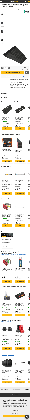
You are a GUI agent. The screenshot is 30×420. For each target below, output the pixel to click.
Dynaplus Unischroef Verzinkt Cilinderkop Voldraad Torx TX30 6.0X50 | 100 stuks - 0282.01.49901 (6, 214)
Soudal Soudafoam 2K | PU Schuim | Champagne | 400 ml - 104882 (20, 270)
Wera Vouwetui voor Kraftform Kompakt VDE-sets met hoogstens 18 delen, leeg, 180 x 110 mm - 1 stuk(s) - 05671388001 (20, 303)
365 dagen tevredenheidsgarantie (17, 85)
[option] (2, 14)
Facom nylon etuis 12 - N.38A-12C (20, 151)
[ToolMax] (14, 2)
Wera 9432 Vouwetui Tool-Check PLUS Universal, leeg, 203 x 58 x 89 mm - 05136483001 (6, 117)
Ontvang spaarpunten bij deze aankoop (19, 79)
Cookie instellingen (15, 410)
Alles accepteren (15, 416)
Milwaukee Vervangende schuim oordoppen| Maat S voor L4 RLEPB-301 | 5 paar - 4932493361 (7, 337)
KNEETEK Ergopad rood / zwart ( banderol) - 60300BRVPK (19, 337)
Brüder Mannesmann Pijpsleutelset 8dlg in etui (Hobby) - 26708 (6, 150)
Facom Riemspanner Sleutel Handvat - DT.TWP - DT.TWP (19, 215)
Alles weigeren (15, 413)
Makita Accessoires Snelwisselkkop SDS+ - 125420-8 (7, 371)
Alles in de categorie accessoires (8, 355)
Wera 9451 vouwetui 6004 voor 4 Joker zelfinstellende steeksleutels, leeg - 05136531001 (19, 117)
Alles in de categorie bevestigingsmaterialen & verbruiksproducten (14, 254)
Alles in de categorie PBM (6, 321)
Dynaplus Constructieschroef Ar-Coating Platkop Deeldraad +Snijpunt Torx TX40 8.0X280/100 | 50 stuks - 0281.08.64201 (7, 270)
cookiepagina (8, 406)
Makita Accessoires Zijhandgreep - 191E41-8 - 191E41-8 (19, 371)
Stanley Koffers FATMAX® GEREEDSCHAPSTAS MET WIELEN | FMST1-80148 (7, 303)
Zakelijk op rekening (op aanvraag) (17, 87)
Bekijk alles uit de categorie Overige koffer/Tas (11, 9)
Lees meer (5, 246)
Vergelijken (8, 123)
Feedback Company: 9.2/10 (16, 80)
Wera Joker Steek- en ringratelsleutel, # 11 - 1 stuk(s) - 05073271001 (20, 182)
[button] (27, 417)
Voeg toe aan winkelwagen (14, 72)
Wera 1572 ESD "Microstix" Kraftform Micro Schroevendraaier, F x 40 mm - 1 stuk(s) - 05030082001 (6, 182)
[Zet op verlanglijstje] (27, 72)
